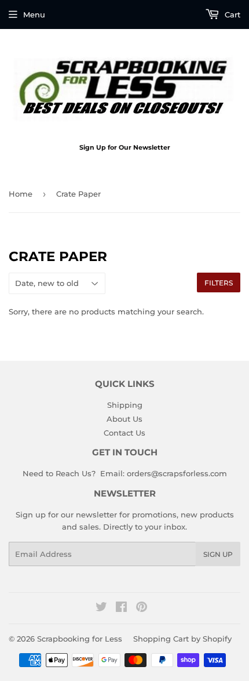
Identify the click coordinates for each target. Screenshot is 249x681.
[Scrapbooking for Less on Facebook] (121, 608)
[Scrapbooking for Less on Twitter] (101, 608)
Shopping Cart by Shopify (182, 638)
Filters (218, 282)
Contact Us (124, 432)
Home (20, 193)
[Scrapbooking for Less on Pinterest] (142, 608)
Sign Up (218, 554)
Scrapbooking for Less (79, 638)
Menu (34, 14)
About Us (124, 418)
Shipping (124, 405)
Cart (231, 14)
